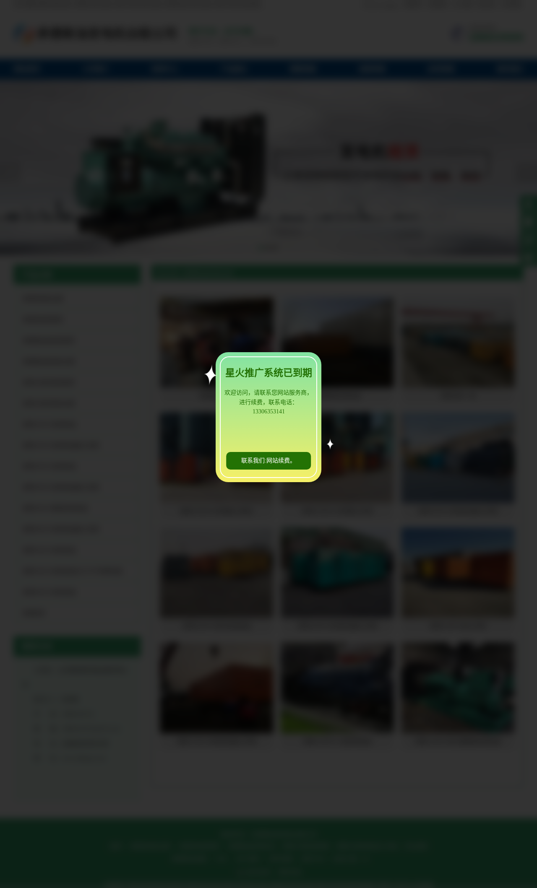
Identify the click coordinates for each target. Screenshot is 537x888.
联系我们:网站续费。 (268, 460)
